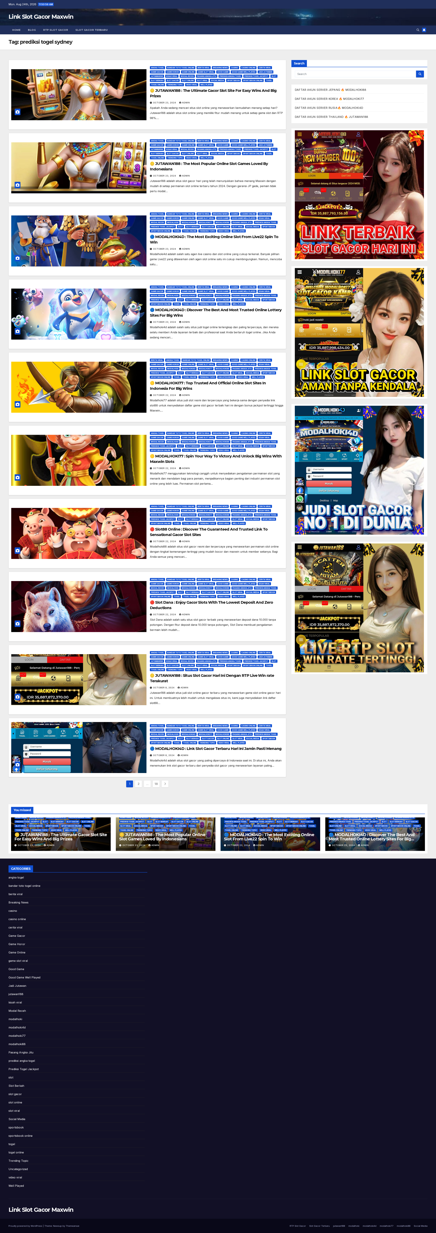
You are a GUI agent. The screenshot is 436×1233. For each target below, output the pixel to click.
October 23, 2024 (165, 102)
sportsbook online (253, 80)
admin (186, 102)
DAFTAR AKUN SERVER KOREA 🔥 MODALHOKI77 (329, 98)
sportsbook (233, 80)
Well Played (206, 85)
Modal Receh (187, 76)
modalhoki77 (205, 222)
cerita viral (265, 68)
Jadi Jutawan (265, 72)
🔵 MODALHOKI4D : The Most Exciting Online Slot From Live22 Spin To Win (269, 836)
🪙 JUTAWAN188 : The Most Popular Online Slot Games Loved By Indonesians (162, 836)
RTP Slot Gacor (55, 29)
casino (234, 68)
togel (269, 80)
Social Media (217, 80)
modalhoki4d (189, 222)
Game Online (188, 72)
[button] (418, 30)
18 (156, 784)
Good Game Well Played (243, 72)
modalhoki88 (222, 222)
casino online (248, 68)
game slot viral (206, 72)
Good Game (223, 72)
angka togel (157, 68)
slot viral (202, 80)
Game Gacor (157, 72)
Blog (32, 29)
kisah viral (171, 76)
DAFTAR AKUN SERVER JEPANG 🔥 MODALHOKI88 (330, 89)
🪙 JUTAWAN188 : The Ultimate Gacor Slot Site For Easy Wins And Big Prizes (60, 836)
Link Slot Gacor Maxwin (41, 16)
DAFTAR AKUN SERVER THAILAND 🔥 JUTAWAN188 (331, 117)
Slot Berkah (157, 80)
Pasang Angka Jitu (206, 76)
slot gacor (173, 80)
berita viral (204, 68)
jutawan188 (157, 76)
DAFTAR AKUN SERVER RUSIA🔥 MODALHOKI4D (329, 108)
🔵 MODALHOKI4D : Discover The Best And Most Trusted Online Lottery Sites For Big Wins (372, 839)
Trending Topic (175, 85)
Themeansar (72, 1225)
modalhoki (172, 222)
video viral (191, 85)
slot (273, 76)
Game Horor (173, 72)
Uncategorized (226, 377)
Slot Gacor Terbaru (91, 29)
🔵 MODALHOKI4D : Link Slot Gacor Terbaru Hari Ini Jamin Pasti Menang (216, 748)
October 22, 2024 (165, 395)
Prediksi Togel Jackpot (256, 76)
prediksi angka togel (230, 76)
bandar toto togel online (180, 68)
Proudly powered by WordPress (26, 1225)
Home (16, 29)
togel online (157, 85)
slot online (188, 80)
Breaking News (220, 68)
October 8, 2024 (164, 687)
